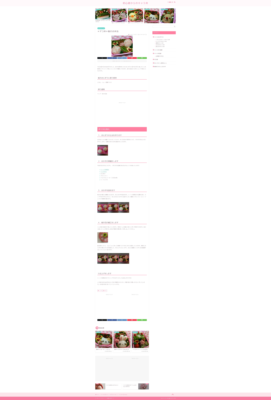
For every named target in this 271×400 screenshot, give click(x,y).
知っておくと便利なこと (160, 63)
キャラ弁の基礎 (158, 50)
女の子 (105, 290)
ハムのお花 (104, 171)
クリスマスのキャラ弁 (161, 41)
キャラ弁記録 (157, 53)
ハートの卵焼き (105, 169)
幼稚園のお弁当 (159, 56)
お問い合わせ (109, 398)
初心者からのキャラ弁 (135, 3)
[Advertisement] (122, 114)
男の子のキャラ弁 (160, 46)
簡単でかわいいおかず (160, 66)
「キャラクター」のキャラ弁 (163, 39)
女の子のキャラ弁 (101, 28)
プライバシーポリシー (100, 398)
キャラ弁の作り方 (158, 37)
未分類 (156, 59)
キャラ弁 (100, 290)
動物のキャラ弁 (159, 43)
